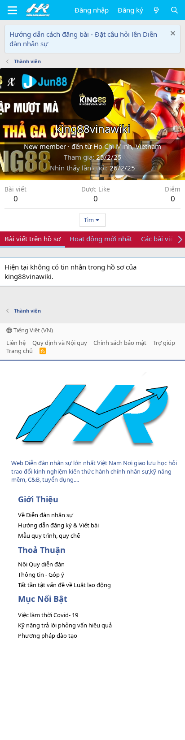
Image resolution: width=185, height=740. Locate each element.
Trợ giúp (164, 343)
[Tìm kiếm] (174, 10)
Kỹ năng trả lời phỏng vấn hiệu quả (65, 625)
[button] (12, 10)
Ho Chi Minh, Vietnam (127, 146)
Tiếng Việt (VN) (32, 330)
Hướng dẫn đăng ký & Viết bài (58, 525)
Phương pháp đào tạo (47, 635)
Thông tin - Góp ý (41, 574)
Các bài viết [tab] (158, 238)
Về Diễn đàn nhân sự (45, 515)
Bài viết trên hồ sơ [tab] (32, 238)
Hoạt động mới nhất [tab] (101, 238)
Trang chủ (19, 351)
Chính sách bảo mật (119, 343)
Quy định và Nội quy (59, 343)
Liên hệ (16, 343)
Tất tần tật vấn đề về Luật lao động (64, 585)
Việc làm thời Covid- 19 (48, 615)
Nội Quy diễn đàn (41, 564)
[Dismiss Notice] (172, 34)
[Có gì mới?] (156, 10)
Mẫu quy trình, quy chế (49, 535)
